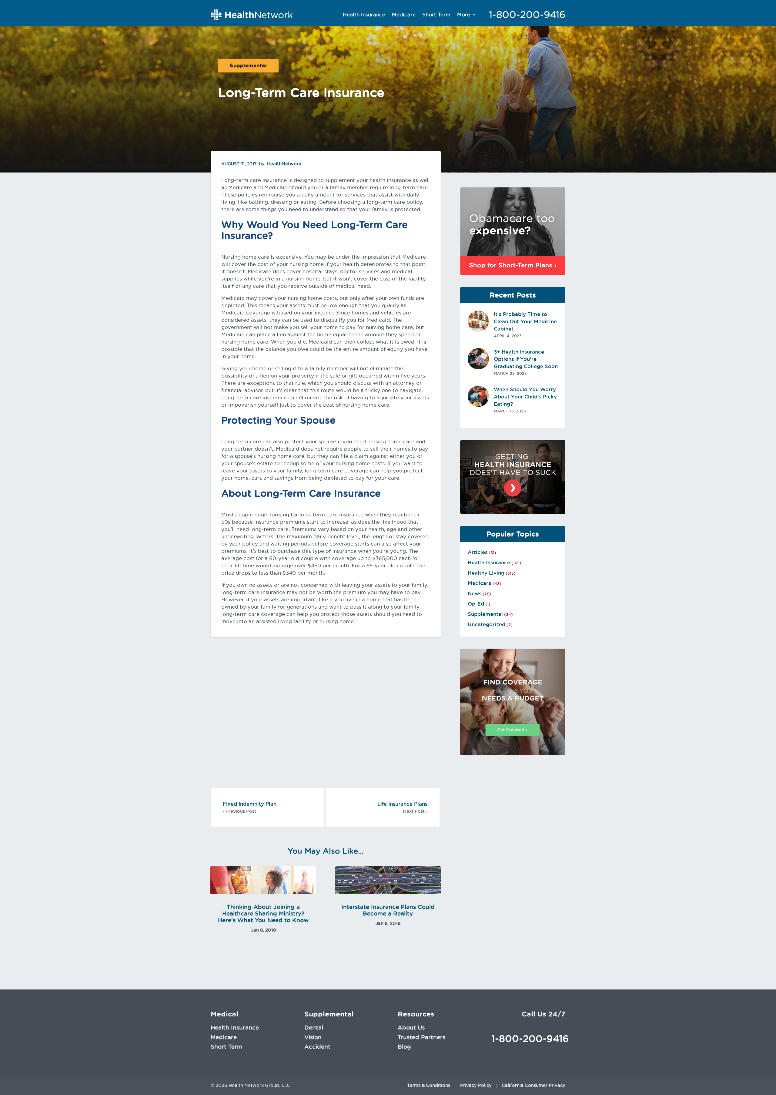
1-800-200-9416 (527, 14)
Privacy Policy (476, 1085)
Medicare (404, 14)
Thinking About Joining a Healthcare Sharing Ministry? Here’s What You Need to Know (263, 913)
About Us (411, 1027)
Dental (313, 1027)
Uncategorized (486, 624)
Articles (477, 552)
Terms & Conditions (428, 1085)
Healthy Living (486, 573)
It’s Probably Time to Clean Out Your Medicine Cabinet (525, 321)
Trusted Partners (421, 1037)
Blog (404, 1046)
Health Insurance (364, 14)
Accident (317, 1046)
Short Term (436, 14)
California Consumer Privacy (533, 1085)
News (474, 593)
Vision (313, 1037)
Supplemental (248, 65)
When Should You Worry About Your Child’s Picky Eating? (525, 397)
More (463, 14)
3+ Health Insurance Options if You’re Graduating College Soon (526, 359)
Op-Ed (476, 603)
